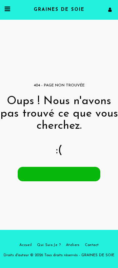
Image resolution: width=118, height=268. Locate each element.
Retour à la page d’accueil (59, 173)
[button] (7, 9)
